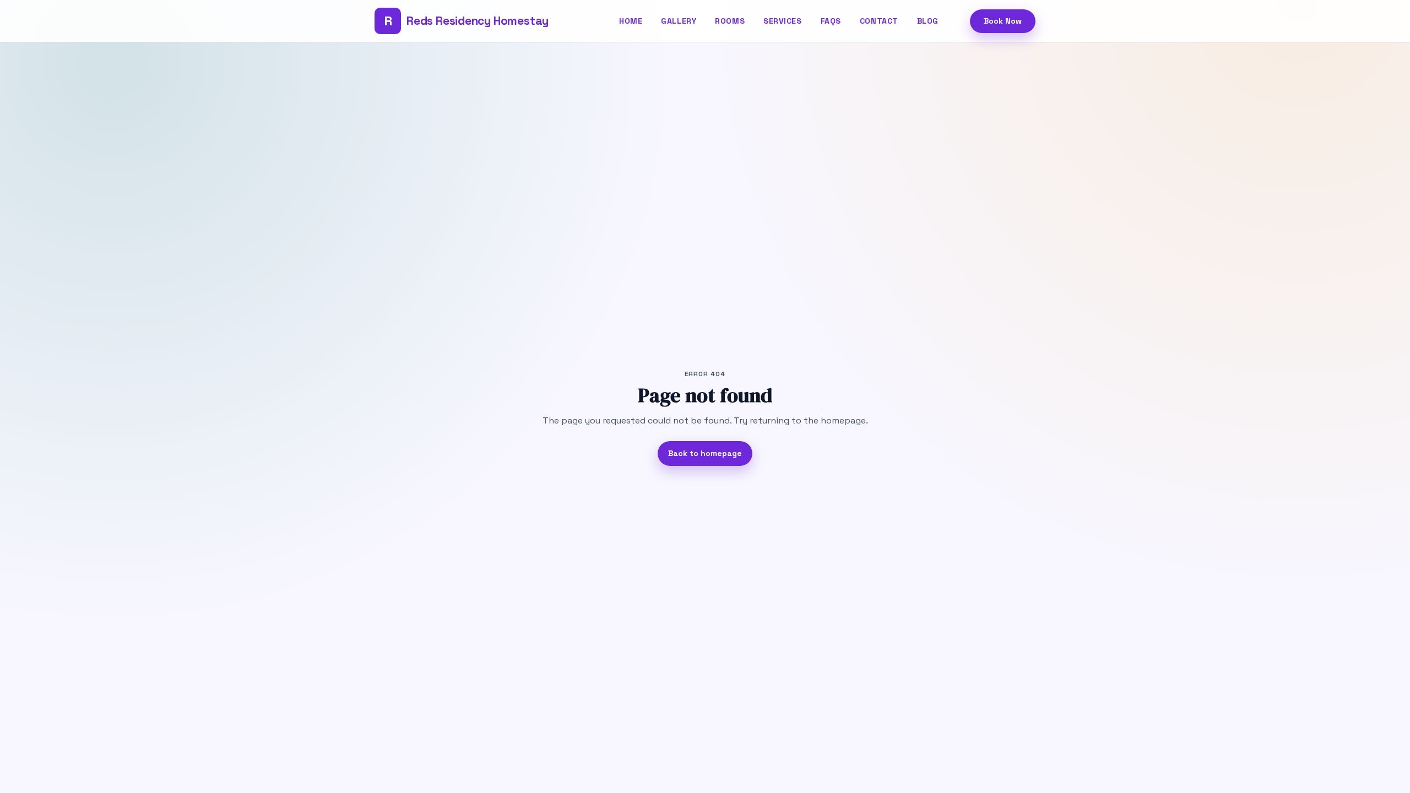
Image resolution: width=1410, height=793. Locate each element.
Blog (928, 21)
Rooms (730, 21)
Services (782, 21)
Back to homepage (705, 453)
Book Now (1003, 21)
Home (630, 21)
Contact (879, 21)
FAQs (831, 21)
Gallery (678, 21)
